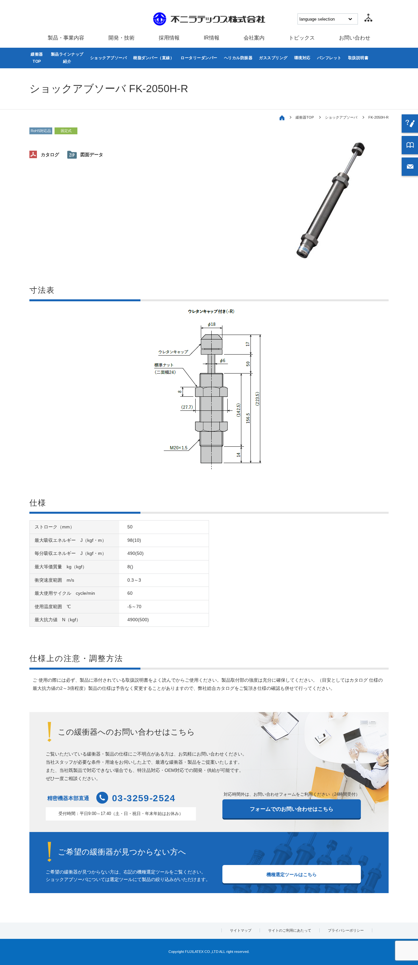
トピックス (302, 38)
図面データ (91, 154)
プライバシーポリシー (346, 930)
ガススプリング (273, 58)
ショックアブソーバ (108, 58)
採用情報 (169, 38)
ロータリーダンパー (199, 58)
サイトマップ (240, 930)
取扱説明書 (358, 58)
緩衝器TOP (37, 58)
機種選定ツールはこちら (291, 874)
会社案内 (254, 38)
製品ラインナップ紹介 (67, 58)
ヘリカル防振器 (238, 58)
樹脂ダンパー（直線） (153, 58)
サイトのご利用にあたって (289, 930)
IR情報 (211, 38)
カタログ (50, 154)
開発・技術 (121, 38)
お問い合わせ (354, 38)
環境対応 (302, 58)
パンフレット (329, 58)
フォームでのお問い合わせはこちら (291, 809)
